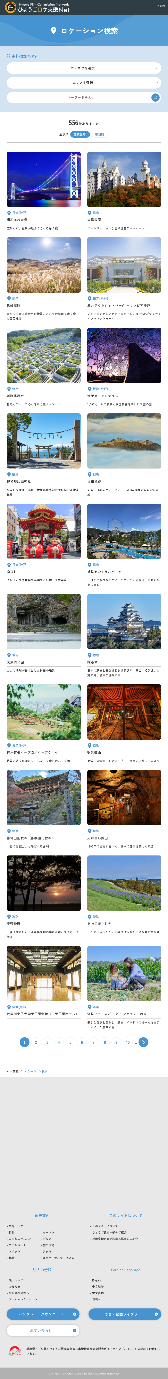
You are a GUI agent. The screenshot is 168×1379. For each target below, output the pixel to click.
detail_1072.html (44, 897)
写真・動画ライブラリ (122, 1314)
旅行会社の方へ (19, 1293)
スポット (14, 1251)
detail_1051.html (124, 191)
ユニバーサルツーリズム (58, 1258)
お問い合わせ (41, 1330)
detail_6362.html (44, 987)
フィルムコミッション (23, 1299)
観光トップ (16, 1226)
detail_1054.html (124, 636)
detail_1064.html (124, 723)
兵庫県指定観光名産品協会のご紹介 (115, 1239)
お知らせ (14, 1287)
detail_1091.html (44, 455)
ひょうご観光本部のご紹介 (109, 1232)
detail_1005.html (124, 279)
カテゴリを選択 (83, 67)
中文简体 (98, 1293)
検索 (155, 97)
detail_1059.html (124, 809)
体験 (12, 1258)
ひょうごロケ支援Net (37, 7)
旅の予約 (48, 1245)
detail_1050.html (44, 809)
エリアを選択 (83, 82)
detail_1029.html (124, 367)
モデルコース (17, 1245)
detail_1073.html (124, 987)
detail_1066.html (124, 897)
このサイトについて (105, 1226)
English (96, 1280)
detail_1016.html (44, 723)
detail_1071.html (44, 367)
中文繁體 (98, 1287)
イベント (48, 1232)
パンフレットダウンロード (41, 1314)
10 (128, 1042)
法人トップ (16, 1280)
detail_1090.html (44, 279)
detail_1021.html (44, 545)
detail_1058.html (124, 455)
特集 (12, 1232)
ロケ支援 (13, 1071)
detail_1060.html (44, 636)
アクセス (48, 1251)
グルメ (47, 1239)
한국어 (96, 1299)
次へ (143, 1042)
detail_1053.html (124, 545)
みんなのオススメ (20, 1239)
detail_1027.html (44, 191)
